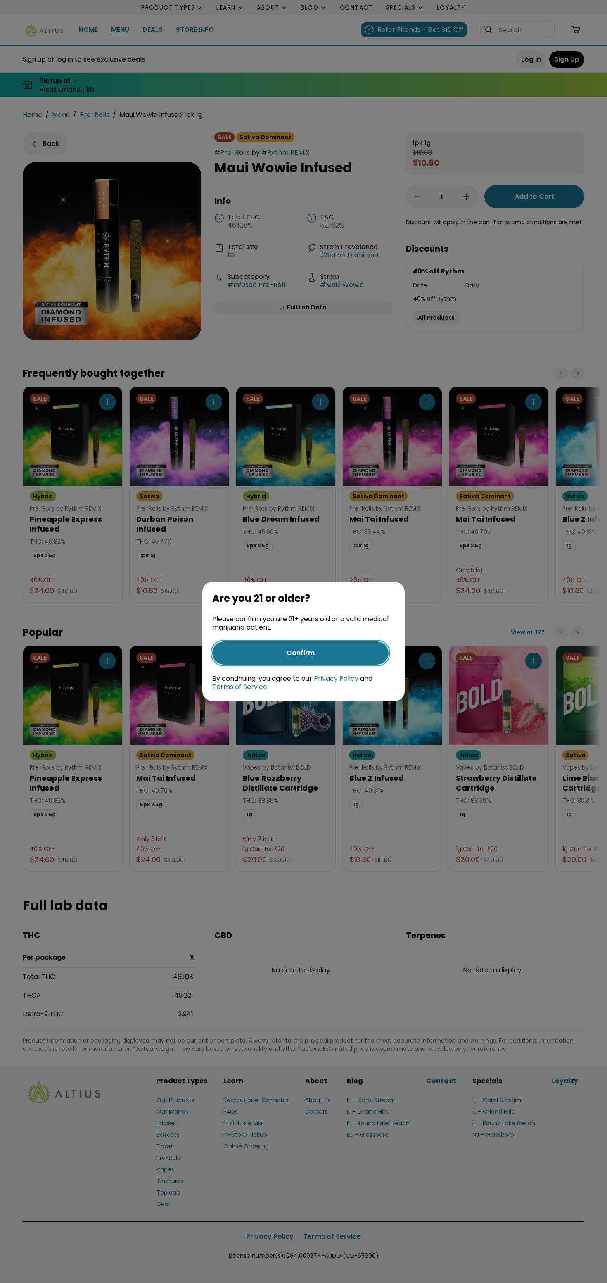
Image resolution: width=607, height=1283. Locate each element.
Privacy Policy (336, 678)
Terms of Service (239, 686)
